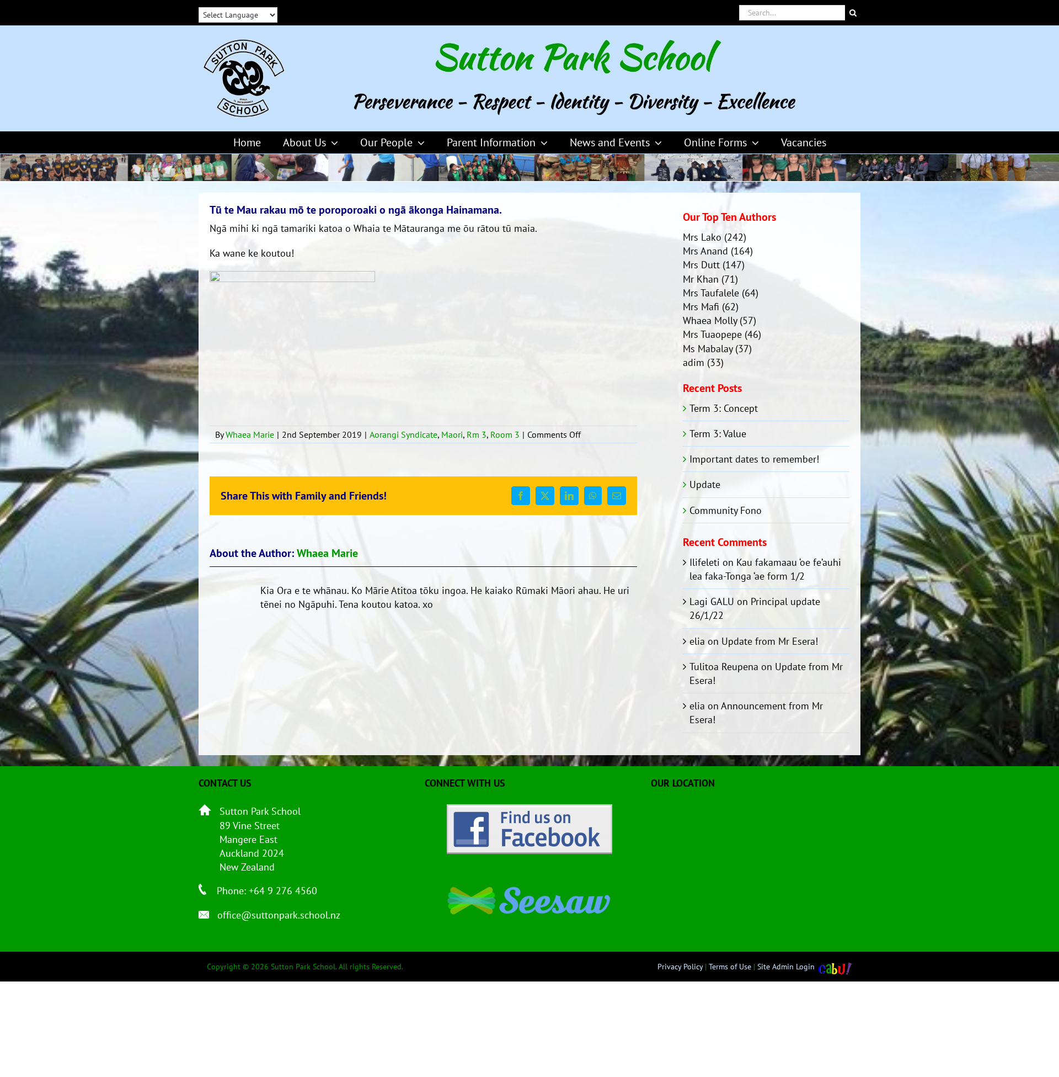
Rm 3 (476, 434)
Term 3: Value (717, 433)
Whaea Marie (250, 434)
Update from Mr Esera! (769, 641)
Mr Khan (701, 279)
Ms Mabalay (707, 348)
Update (704, 484)
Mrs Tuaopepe (712, 334)
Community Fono (725, 510)
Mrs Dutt (701, 264)
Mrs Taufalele (711, 293)
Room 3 (505, 434)
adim (693, 362)
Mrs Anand (705, 251)
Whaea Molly (710, 320)
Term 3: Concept (723, 408)
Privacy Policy (680, 967)
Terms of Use (730, 967)
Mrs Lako (702, 237)
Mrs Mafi (701, 306)
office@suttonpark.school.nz (278, 915)
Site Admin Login (786, 967)
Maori (452, 434)
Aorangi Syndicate (403, 434)
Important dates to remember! (754, 459)
